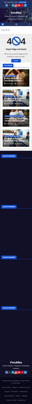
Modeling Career (15, 136)
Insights (17, 395)
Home (3, 30)
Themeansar (16, 383)
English (7, 136)
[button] (29, 24)
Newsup (27, 380)
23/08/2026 (10, 123)
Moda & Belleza (9, 96)
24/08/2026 (10, 103)
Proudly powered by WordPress (11, 380)
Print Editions (14, 391)
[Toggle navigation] (16, 24)
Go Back (16, 60)
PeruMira (16, 12)
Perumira (19, 103)
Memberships (23, 391)
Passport (14, 387)
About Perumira (6, 387)
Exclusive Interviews (24, 387)
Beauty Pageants (9, 395)
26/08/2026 (10, 83)
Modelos (14, 76)
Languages (24, 395)
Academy (7, 391)
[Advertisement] (16, 181)
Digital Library (21, 400)
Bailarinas (7, 116)
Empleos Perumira (12, 400)
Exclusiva (7, 76)
